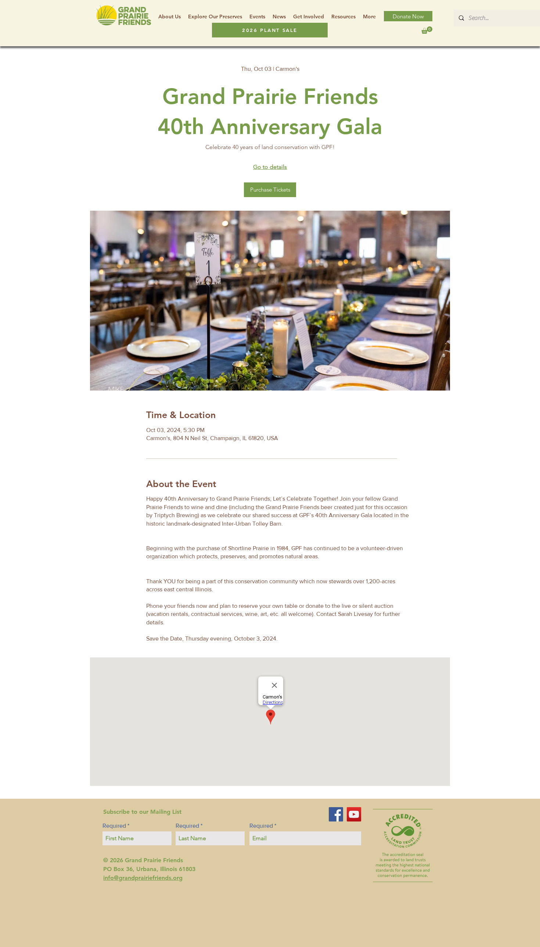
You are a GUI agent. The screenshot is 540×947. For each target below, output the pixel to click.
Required (114, 826)
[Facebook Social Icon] (336, 814)
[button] (343, 16)
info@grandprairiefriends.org (143, 877)
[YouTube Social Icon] (354, 814)
